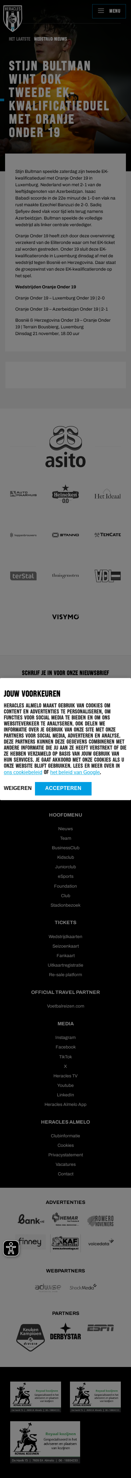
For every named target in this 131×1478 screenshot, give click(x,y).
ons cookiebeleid (23, 772)
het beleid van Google (75, 772)
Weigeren (18, 788)
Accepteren (63, 788)
